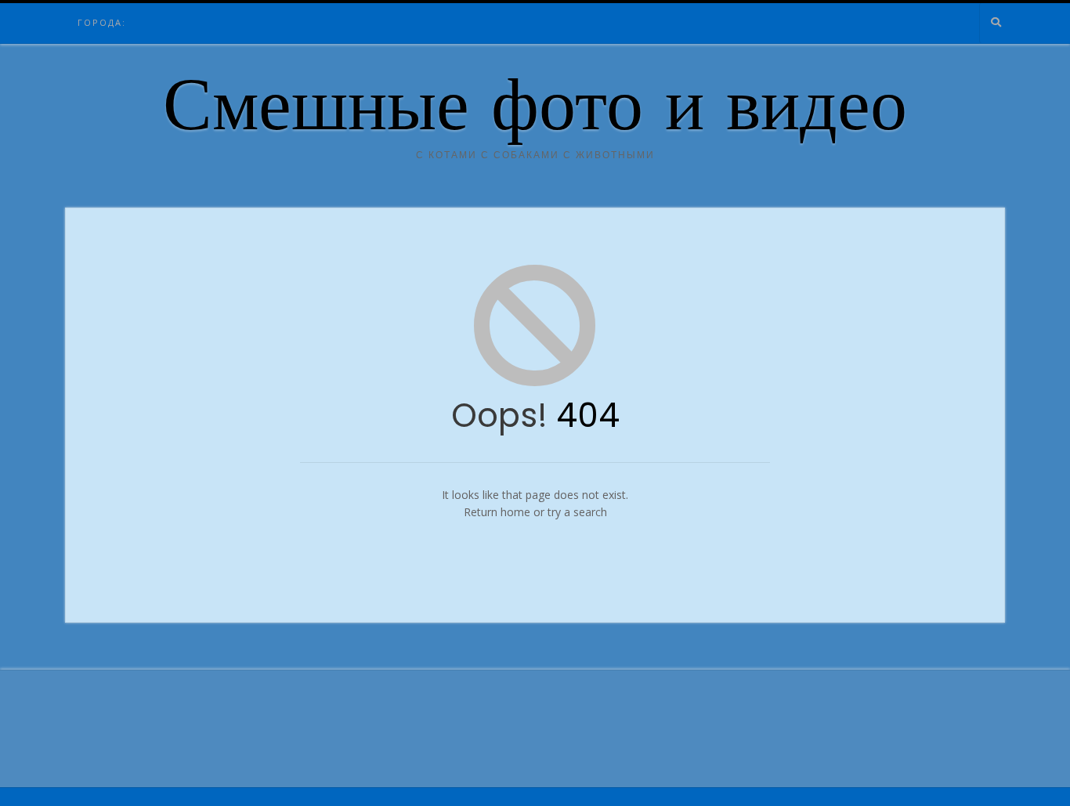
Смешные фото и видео (535, 112)
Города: (102, 22)
